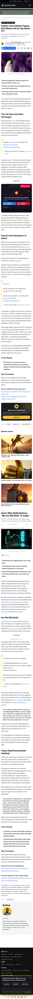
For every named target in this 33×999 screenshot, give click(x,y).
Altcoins (5, 17)
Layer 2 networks (18, 700)
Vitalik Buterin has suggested (10, 621)
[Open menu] (29, 5)
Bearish (15, 984)
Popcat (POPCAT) (26, 424)
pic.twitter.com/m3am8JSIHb (11, 147)
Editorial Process (16, 956)
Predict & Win (25, 186)
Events (3, 964)
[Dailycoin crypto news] (8, 5)
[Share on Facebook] (21, 48)
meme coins (25, 247)
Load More (16, 940)
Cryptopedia (10, 964)
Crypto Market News (8, 22)
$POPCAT (6, 284)
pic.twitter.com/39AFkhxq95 (11, 301)
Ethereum (4, 611)
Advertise (4, 954)
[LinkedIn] (17, 1)
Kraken (8, 424)
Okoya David (6, 524)
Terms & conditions (6, 973)
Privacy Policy (17, 970)
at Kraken (27, 123)
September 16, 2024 (23, 305)
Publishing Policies (6, 959)
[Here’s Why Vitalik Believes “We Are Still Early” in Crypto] (8, 915)
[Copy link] (31, 48)
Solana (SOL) (10, 17)
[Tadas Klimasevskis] (2, 43)
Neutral (25, 984)
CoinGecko (18, 261)
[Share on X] (18, 48)
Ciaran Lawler (9, 43)
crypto (14, 121)
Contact (10, 954)
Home (2, 17)
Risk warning (25, 970)
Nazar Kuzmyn (21, 43)
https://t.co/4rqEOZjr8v (9, 298)
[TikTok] (10, 1)
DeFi (19, 697)
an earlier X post (14, 628)
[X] (22, 1)
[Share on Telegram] (28, 48)
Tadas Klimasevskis (16, 42)
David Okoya (5, 918)
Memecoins (16, 424)
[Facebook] (13, 1)
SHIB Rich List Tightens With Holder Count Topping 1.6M (15, 456)
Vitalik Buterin (18, 611)
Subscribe (16, 417)
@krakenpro (13, 142)
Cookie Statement (6, 970)
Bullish (6, 984)
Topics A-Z (18, 964)
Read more (5, 932)
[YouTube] (15, 1)
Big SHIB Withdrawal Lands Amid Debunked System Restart (15, 504)
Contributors (18, 954)
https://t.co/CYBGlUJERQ (10, 145)
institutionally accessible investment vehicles (14, 602)
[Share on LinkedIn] (25, 48)
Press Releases (5, 956)
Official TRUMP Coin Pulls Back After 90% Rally (16, 480)
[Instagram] (20, 1)
